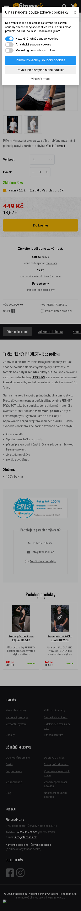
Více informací (40, 79)
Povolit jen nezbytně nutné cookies (40, 70)
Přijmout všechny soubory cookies (40, 60)
